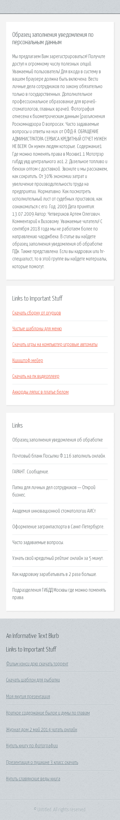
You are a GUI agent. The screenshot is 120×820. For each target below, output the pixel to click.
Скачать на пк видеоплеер (35, 376)
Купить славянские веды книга (33, 778)
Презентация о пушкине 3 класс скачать (42, 762)
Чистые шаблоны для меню (37, 328)
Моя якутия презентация (28, 696)
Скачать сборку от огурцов (36, 313)
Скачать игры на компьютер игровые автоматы (55, 344)
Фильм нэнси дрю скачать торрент (37, 663)
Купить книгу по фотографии (32, 745)
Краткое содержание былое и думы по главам (48, 713)
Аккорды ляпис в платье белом (40, 392)
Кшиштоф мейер (27, 360)
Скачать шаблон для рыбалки (33, 680)
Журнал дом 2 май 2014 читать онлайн (41, 729)
